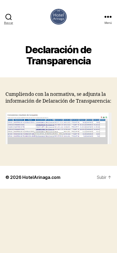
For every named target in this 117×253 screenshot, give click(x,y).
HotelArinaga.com (41, 177)
